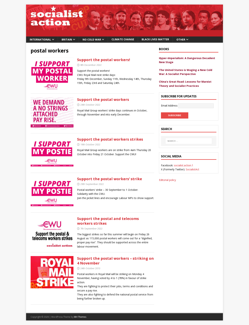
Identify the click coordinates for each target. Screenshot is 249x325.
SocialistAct (192, 169)
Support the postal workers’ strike (109, 178)
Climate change (123, 39)
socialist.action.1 (183, 165)
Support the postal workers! (103, 59)
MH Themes (80, 316)
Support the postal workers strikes (110, 139)
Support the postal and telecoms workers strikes (108, 221)
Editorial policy (167, 180)
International (40, 39)
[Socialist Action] (124, 34)
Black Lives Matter (155, 39)
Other (180, 39)
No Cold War (92, 39)
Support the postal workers (103, 99)
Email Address (169, 105)
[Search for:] (189, 141)
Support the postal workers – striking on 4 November (115, 261)
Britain (67, 39)
